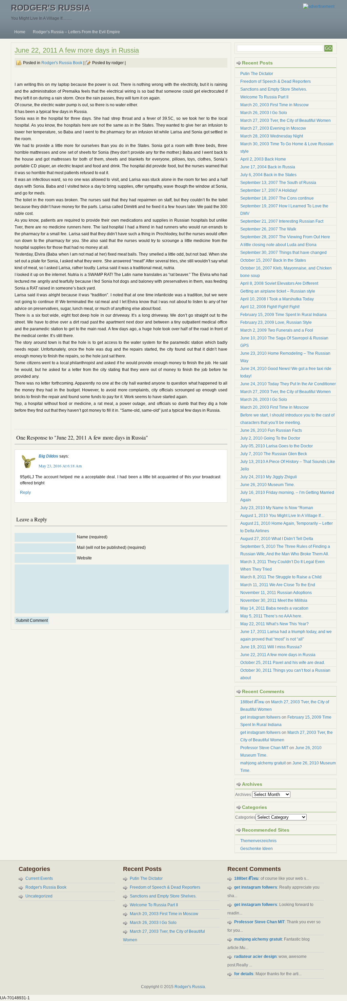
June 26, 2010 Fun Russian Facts (271, 430)
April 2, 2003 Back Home (263, 159)
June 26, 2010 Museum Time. (267, 484)
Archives (243, 794)
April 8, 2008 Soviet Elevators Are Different (279, 283)
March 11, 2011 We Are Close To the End (277, 584)
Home (19, 32)
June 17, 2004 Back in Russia (267, 167)
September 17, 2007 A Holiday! (268, 190)
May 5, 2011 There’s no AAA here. (271, 616)
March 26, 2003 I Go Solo (263, 112)
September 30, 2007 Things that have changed (283, 252)
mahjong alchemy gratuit (263, 763)
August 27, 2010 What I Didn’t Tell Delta (276, 538)
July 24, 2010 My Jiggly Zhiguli (268, 477)
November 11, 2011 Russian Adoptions (276, 592)
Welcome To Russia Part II (264, 97)
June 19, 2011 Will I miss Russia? (271, 647)
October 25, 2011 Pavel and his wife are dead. (282, 662)
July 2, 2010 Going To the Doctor (270, 438)
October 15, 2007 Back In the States (273, 260)
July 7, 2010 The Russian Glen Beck (273, 453)
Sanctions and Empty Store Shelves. (273, 89)
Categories (245, 817)
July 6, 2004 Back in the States (268, 174)
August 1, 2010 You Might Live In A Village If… (282, 515)
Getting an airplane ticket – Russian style (277, 291)
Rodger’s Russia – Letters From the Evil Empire (76, 32)
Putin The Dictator (256, 73)
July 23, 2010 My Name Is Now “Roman (276, 507)
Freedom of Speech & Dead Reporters (275, 81)
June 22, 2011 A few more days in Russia (77, 50)
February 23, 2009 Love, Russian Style (276, 322)
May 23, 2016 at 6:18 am (60, 465)
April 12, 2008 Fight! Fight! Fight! (270, 306)
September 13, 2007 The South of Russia (278, 182)
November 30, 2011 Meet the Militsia (273, 600)
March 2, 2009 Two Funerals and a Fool (276, 330)
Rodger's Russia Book (61, 62)
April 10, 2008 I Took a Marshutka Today (277, 299)
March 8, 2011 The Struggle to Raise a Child (281, 577)
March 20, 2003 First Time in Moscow (274, 105)
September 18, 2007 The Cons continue (277, 198)
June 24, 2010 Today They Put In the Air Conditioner (288, 384)
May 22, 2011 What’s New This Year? (274, 624)
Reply (25, 492)
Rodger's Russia (50, 7)
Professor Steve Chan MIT (264, 747)
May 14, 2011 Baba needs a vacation (274, 608)
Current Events (39, 878)
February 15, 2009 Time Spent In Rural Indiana (283, 314)
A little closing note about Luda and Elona (278, 244)
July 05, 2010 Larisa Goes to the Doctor (276, 446)
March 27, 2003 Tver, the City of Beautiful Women (285, 120)
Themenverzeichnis (258, 840)
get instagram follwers (260, 717)
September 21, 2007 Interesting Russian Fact (281, 221)
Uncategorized (39, 896)
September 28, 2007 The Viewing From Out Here (285, 237)
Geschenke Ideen (256, 848)
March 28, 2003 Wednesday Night (271, 136)
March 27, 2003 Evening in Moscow (273, 128)
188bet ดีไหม (252, 702)
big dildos (48, 456)
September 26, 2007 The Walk (268, 229)
